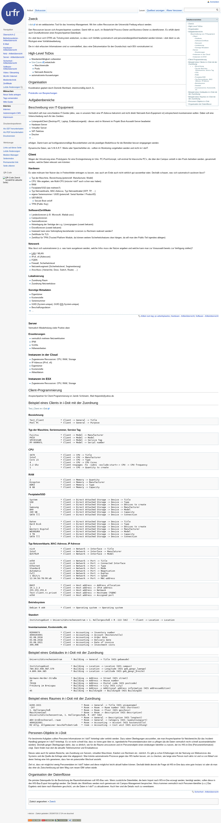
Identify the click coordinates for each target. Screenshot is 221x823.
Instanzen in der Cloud (201, 54)
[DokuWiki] (61, 820)
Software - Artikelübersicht (207, 316)
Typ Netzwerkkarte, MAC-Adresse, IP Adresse (204, 80)
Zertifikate (7, 83)
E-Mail (6, 44)
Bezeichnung (199, 66)
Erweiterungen (200, 52)
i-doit (30, 24)
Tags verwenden (10, 98)
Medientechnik (9, 80)
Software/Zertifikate (202, 40)
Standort (198, 85)
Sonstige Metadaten (202, 47)
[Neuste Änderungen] (34, 820)
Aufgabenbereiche (195, 32)
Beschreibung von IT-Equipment (203, 34)
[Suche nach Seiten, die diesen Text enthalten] (217, 10)
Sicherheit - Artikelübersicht (206, 792)
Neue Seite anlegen (12, 95)
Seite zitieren (9, 166)
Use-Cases (37, 62)
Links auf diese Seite (12, 148)
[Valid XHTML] (74, 820)
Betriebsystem (200, 83)
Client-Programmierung (197, 59)
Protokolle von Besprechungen (42, 93)
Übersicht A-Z (9, 35)
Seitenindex (8, 158)
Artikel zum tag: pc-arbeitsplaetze (155, 316)
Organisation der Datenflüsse (199, 104)
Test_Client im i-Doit (37, 408)
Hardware (198, 38)
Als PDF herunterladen (13, 132)
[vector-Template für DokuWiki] (47, 820)
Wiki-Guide (8, 102)
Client (195, 36)
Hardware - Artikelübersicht (183, 316)
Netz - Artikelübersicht (12, 54)
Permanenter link (10, 162)
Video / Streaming (11, 72)
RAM (197, 75)
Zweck (191, 24)
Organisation (193, 29)
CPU (197, 72)
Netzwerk (198, 43)
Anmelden (214, 2)
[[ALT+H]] (13, 13)
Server (195, 50)
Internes (6, 109)
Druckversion (9, 136)
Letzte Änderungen (11, 87)
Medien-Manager (10, 155)
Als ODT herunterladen (13, 129)
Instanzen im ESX (200, 57)
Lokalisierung (199, 45)
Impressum (8, 117)
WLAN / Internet (10, 76)
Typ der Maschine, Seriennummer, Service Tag (204, 69)
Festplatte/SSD (200, 77)
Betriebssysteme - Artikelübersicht (11, 39)
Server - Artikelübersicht (13, 57)
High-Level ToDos (195, 26)
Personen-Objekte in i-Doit (198, 101)
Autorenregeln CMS (12, 113)
